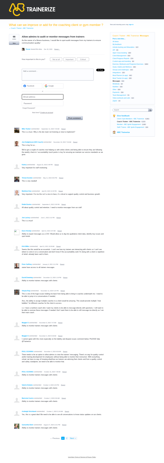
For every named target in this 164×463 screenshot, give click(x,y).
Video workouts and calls (121, 98)
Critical (84, 59)
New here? (42, 113)
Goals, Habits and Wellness (122, 67)
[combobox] (131, 110)
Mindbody (116, 84)
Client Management (119, 56)
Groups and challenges (121, 70)
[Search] (150, 109)
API (114, 50)
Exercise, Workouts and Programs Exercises (128, 64)
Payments (116, 92)
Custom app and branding (122, 61)
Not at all (57, 59)
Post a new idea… (119, 39)
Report (63, 129)
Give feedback (123, 116)
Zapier (115, 101)
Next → (73, 438)
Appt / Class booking (120, 53)
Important (71, 59)
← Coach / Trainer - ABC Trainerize (21, 28)
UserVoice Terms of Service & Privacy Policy (82, 457)
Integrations (117, 72)
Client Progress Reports (121, 58)
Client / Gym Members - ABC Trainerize (131, 119)
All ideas (116, 41)
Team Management (119, 95)
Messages (144, 36)
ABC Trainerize (123, 132)
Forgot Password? (29, 108)
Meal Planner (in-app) (120, 75)
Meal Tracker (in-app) (120, 78)
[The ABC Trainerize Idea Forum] (32, 9)
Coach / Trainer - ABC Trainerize (126, 36)
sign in (131, 24)
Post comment (74, 118)
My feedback (117, 44)
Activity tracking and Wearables (123, 47)
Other (114, 89)
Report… (57, 49)
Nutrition (116, 87)
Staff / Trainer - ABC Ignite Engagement (131, 127)
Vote (14, 43)
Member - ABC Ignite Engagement (129, 124)
